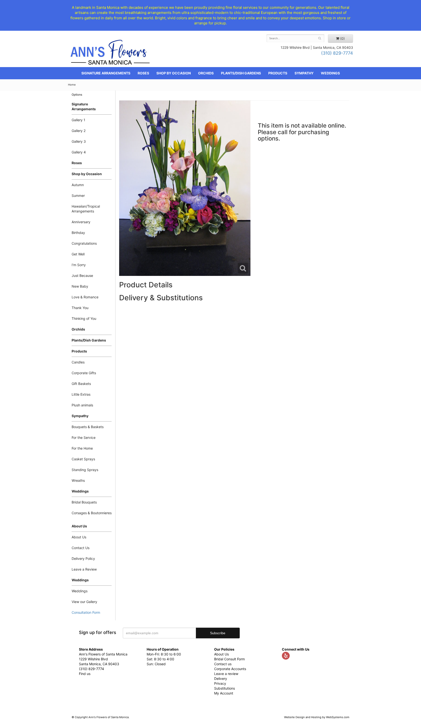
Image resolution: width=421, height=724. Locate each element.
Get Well (78, 254)
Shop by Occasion (173, 73)
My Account (223, 693)
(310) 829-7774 (337, 53)
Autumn (78, 185)
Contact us (222, 664)
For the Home (82, 448)
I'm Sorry (79, 265)
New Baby (80, 286)
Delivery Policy (83, 558)
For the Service (84, 437)
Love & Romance (85, 297)
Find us (84, 674)
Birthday (78, 233)
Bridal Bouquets (84, 502)
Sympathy (304, 73)
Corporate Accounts (230, 669)
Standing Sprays (85, 470)
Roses (143, 73)
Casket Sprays (83, 459)
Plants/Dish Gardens (241, 73)
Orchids (206, 73)
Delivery (220, 678)
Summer (78, 195)
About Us (79, 537)
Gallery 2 (79, 131)
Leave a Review (84, 569)
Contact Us (80, 548)
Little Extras (81, 394)
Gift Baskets (81, 384)
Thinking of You (84, 318)
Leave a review (226, 674)
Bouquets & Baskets (88, 427)
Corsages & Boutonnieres (92, 513)
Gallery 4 (79, 152)
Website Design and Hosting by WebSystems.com (316, 717)
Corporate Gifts (84, 373)
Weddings (330, 73)
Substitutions (224, 688)
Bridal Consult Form (229, 659)
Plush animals (82, 405)
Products (277, 73)
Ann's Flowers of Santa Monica (110, 54)
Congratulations (84, 243)
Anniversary (81, 222)
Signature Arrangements (105, 73)
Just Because (82, 275)
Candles (78, 362)
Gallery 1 (78, 120)
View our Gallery (84, 602)
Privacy (220, 683)
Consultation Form (86, 612)
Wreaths (78, 480)
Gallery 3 (79, 141)
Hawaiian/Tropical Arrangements (86, 208)
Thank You (80, 308)
